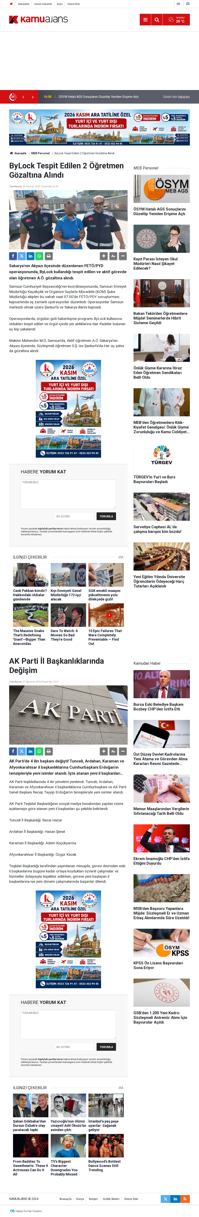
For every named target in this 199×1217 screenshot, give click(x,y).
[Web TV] (178, 4)
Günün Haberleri (43, 4)
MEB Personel (40, 153)
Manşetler (23, 4)
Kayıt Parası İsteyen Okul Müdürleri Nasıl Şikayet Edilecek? (99, 97)
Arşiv (60, 4)
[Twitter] (22, 256)
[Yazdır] (49, 256)
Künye (80, 1199)
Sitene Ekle (73, 4)
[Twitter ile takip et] (165, 1199)
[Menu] (145, 19)
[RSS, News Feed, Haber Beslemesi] (185, 1199)
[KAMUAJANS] (38, 19)
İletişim (93, 1199)
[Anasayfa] (11, 4)
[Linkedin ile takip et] (175, 1199)
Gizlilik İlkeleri (111, 1199)
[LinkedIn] (30, 256)
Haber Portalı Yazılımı (29, 1211)
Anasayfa (20, 153)
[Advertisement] (99, 61)
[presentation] (23, 96)
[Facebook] (13, 256)
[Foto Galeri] (188, 4)
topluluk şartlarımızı (51, 528)
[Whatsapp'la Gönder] (39, 256)
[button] (104, 256)
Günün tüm (176, 97)
